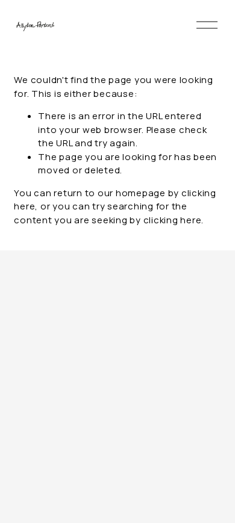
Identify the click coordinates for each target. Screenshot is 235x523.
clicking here (172, 220)
